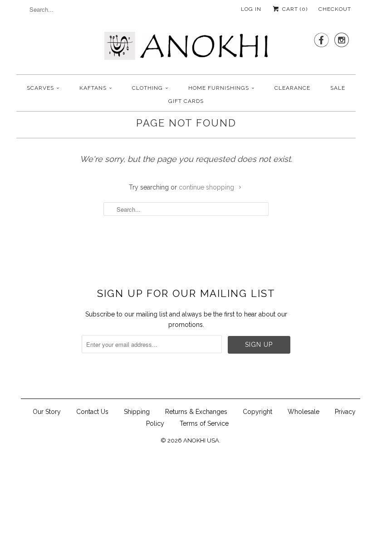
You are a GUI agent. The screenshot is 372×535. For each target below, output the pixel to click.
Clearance (292, 88)
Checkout (334, 9)
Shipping (137, 411)
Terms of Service (204, 423)
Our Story (47, 411)
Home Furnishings (218, 88)
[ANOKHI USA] (186, 48)
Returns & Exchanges (196, 411)
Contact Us (92, 411)
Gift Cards (186, 101)
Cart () (294, 9)
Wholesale (303, 411)
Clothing (147, 88)
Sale (337, 88)
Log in (251, 9)
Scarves (40, 88)
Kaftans (93, 88)
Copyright (257, 411)
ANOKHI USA (201, 440)
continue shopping (207, 187)
